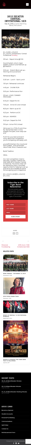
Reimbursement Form (8, 432)
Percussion (18, 25)
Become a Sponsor (7, 410)
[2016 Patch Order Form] (15, 286)
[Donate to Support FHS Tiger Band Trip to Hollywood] (15, 338)
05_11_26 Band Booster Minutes (11, 386)
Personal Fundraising (8, 417)
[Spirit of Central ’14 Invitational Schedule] (15, 306)
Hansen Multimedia (19, 441)
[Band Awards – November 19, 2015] (15, 263)
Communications (7, 421)
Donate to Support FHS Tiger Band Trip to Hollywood (14, 360)
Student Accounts (7, 414)
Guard (16, 24)
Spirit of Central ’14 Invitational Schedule (14, 316)
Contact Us (5, 429)
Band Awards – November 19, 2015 (14, 273)
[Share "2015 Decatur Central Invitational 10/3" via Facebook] (13, 233)
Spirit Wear (5, 425)
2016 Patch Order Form (11, 296)
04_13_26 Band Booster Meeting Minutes (14, 392)
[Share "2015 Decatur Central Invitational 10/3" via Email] (17, 233)
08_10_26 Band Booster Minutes (11, 381)
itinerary (14, 55)
